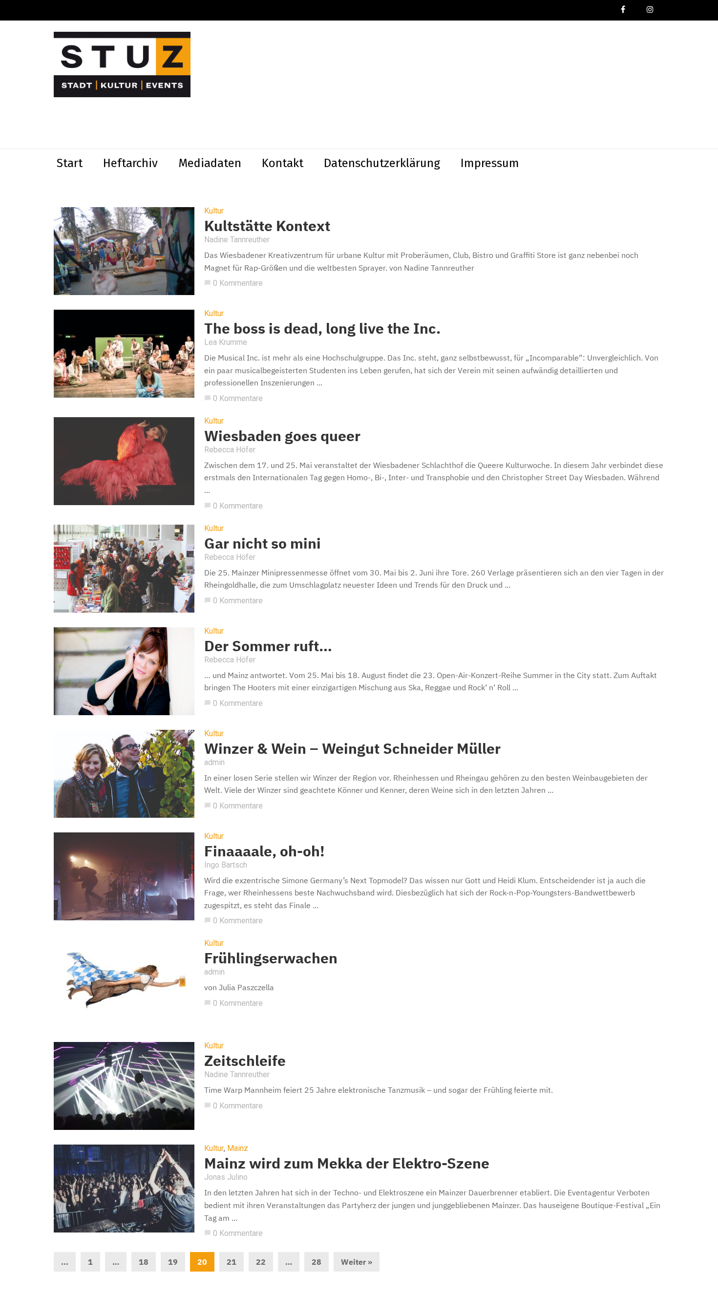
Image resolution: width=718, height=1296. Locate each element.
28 (316, 1262)
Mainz (237, 1148)
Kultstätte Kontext (267, 225)
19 (173, 1262)
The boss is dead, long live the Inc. (322, 328)
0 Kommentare (233, 283)
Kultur (214, 211)
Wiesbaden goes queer (282, 435)
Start (70, 163)
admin (214, 762)
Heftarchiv (130, 163)
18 (143, 1262)
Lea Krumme (225, 342)
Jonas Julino (226, 1177)
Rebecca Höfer (229, 449)
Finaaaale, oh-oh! (264, 851)
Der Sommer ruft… (268, 645)
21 (231, 1262)
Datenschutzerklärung (382, 163)
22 (261, 1262)
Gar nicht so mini (262, 543)
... (64, 1262)
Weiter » (356, 1262)
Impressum (490, 163)
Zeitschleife (245, 1060)
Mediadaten (209, 163)
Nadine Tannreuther (237, 239)
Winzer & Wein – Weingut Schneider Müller (352, 748)
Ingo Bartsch (225, 865)
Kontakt (282, 163)
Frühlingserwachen (271, 958)
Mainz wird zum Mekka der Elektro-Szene (346, 1163)
